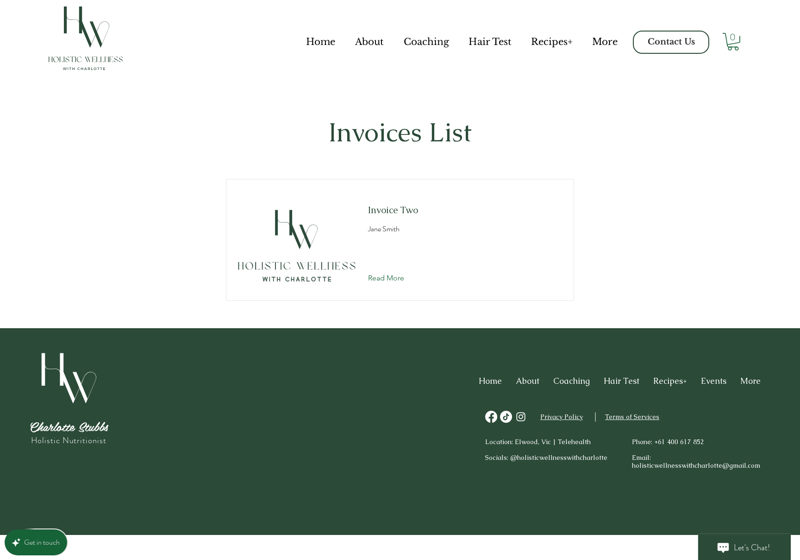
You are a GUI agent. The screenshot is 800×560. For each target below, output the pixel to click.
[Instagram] (521, 417)
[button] (733, 42)
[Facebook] (491, 417)
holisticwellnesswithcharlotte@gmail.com (696, 465)
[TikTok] (506, 417)
